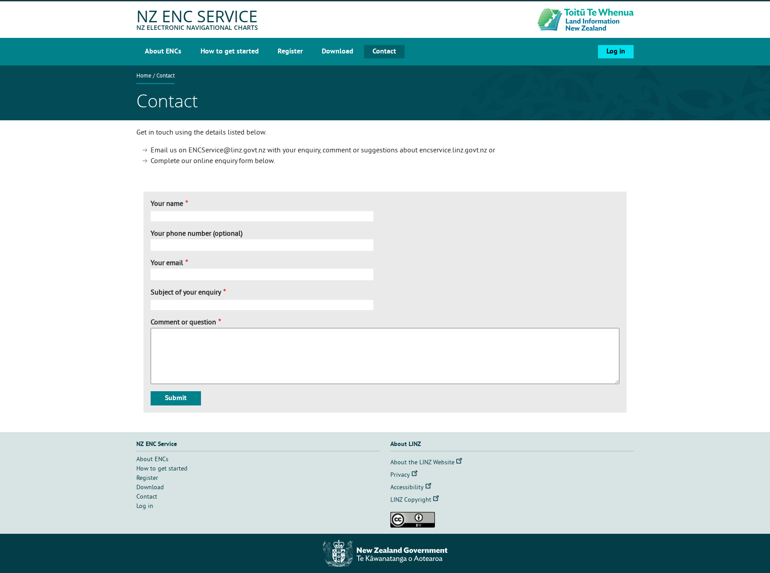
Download (337, 51)
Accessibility (407, 487)
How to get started (230, 51)
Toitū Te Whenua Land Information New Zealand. (554, 19)
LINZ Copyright (410, 500)
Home (144, 76)
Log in (615, 51)
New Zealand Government (385, 553)
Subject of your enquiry (186, 292)
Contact (384, 51)
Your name (167, 204)
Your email (167, 263)
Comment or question (183, 322)
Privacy (400, 475)
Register (290, 51)
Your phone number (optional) (196, 233)
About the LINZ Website (422, 463)
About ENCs (163, 51)
